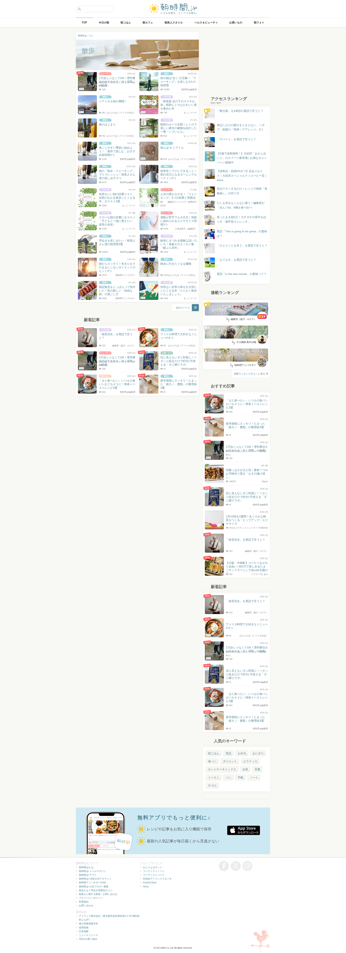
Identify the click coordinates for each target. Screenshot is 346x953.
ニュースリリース (88, 935)
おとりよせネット (152, 867)
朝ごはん (213, 753)
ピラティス (250, 761)
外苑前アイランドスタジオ (157, 878)
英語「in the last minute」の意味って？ (242, 274)
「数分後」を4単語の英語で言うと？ (240, 110)
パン (228, 777)
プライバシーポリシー (91, 898)
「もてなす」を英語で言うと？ (236, 259)
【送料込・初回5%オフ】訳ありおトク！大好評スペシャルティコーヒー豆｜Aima (242, 175)
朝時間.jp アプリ (88, 875)
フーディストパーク (154, 875)
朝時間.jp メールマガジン (92, 871)
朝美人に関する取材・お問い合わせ (98, 894)
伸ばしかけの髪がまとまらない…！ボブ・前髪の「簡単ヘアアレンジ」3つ (241, 127)
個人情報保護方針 (88, 923)
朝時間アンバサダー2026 (92, 882)
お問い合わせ (86, 905)
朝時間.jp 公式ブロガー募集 (94, 886)
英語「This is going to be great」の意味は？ (242, 233)
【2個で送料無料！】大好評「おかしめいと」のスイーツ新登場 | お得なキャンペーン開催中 (242, 158)
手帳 (240, 777)
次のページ (183, 307)
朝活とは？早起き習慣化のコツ (96, 890)
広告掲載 (84, 931)
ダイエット (230, 761)
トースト (213, 777)
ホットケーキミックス (222, 769)
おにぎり (258, 753)
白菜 (245, 769)
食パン (212, 761)
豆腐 (257, 769)
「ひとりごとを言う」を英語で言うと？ (242, 245)
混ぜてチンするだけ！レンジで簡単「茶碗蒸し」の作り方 (238, 191)
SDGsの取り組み (88, 939)
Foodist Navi (150, 882)
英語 (228, 753)
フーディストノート (154, 871)
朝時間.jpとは (86, 867)
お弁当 (242, 753)
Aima (146, 886)
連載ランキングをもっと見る (249, 373)
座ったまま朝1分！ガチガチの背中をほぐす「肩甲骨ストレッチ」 (241, 219)
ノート (254, 777)
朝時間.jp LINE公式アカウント (95, 878)
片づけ (212, 785)
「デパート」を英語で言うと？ (236, 139)
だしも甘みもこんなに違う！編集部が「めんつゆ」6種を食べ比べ (241, 205)
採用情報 (84, 927)
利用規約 (84, 901)
